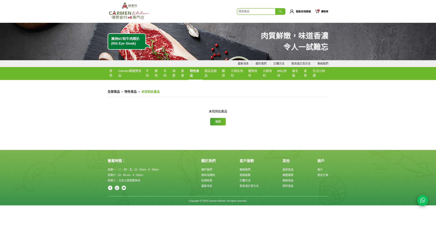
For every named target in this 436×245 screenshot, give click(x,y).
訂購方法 (279, 63)
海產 (173, 73)
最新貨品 (288, 169)
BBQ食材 (282, 73)
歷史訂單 (322, 175)
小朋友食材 (237, 73)
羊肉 (165, 73)
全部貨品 (114, 91)
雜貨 (223, 73)
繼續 (218, 121)
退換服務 (245, 175)
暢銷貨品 (288, 180)
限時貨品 (288, 185)
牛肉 (147, 73)
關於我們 (261, 63)
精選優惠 (288, 175)
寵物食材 (252, 73)
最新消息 (243, 63)
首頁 (110, 73)
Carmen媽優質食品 (129, 73)
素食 (305, 73)
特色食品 (194, 73)
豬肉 (156, 73)
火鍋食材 (267, 73)
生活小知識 (319, 73)
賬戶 (320, 169)
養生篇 (295, 73)
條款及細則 (208, 175)
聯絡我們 (322, 63)
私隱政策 (206, 180)
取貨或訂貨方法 (300, 63)
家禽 (182, 73)
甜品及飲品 (211, 73)
